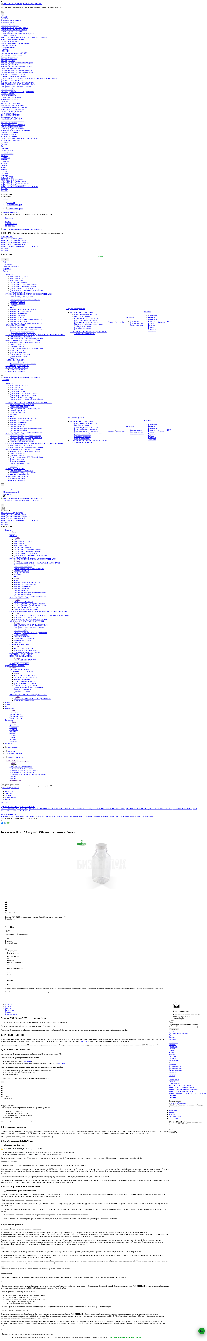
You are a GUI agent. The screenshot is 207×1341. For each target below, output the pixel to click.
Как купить (13, 712)
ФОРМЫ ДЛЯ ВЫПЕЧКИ (24, 648)
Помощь (172, 1076)
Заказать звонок (15, 780)
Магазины (172, 1064)
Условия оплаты (175, 1066)
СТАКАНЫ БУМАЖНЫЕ (23, 602)
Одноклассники (11, 224)
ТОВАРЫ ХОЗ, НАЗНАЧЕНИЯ (173, 809)
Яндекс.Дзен (10, 226)
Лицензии (172, 1058)
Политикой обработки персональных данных (125, 1337)
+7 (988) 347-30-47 (19, 187)
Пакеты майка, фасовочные (119, 816)
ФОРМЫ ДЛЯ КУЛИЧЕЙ (20, 811)
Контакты (172, 1045)
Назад (14, 532)
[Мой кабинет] (2, 488)
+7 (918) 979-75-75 (13, 181)
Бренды (172, 1037)
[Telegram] (5, 823)
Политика (172, 1074)
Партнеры (172, 1056)
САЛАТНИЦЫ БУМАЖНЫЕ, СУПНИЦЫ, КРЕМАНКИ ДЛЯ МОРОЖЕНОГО (43, 615)
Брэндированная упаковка (178, 1033)
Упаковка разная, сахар (137, 816)
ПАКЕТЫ (17, 540)
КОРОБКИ (18, 580)
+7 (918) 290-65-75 (13, 185)
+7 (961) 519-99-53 (15, 183)
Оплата (8, 1012)
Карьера (172, 1054)
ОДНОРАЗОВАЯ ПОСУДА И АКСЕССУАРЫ (31, 625)
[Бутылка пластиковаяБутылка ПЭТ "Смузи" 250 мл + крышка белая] (101, 864)
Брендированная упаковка (19, 669)
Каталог (12, 534)
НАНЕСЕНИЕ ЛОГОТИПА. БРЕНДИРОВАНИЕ (32, 699)
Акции (171, 1035)
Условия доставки (175, 1068)
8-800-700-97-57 (7, 177)
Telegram (8, 220)
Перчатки (149, 816)
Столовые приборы (54, 816)
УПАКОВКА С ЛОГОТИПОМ (25, 675)
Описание (9, 1004)
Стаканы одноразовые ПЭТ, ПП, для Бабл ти (78, 816)
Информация (174, 1060)
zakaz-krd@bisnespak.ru (10, 212)
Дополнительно (11, 1014)
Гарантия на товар (175, 1070)
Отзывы (8, 1006)
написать (4, 189)
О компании (173, 1043)
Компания (13, 724)
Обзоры (172, 1082)
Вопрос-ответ (174, 1080)
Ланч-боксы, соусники (39, 816)
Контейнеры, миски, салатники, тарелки (16, 816)
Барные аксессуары (102, 816)
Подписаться (174, 1029)
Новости (172, 1049)
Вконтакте (9, 218)
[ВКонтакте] (2, 823)
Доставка (8, 1008)
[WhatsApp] (8, 823)
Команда (172, 1052)
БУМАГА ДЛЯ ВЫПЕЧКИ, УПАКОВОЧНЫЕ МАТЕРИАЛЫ (37, 563)
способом (61, 1063)
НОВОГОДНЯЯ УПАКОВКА (25, 660)
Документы (173, 1047)
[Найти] (2, 13)
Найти (172, 1132)
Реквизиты (173, 1072)
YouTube (8, 222)
